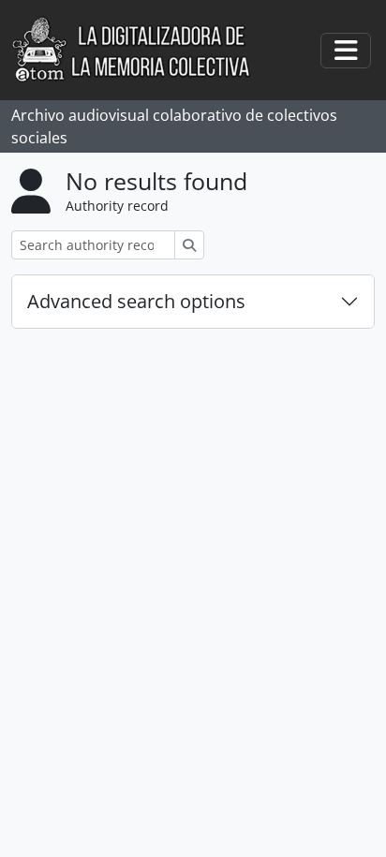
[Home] (141, 50)
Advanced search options (136, 301)
